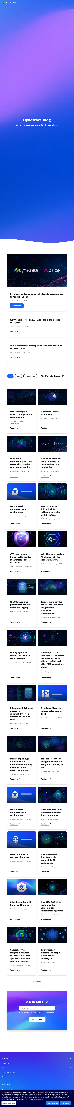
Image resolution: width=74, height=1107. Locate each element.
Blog (18, 376)
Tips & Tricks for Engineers (51, 376)
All (10, 376)
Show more (37, 981)
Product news (30, 376)
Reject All (65, 1103)
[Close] (71, 1093)
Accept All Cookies (52, 1103)
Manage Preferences (8, 1103)
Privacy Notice (38, 1099)
